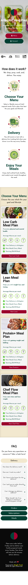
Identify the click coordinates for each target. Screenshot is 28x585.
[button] (14, 256)
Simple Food (18, 565)
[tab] (14, 467)
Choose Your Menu (14, 98)
